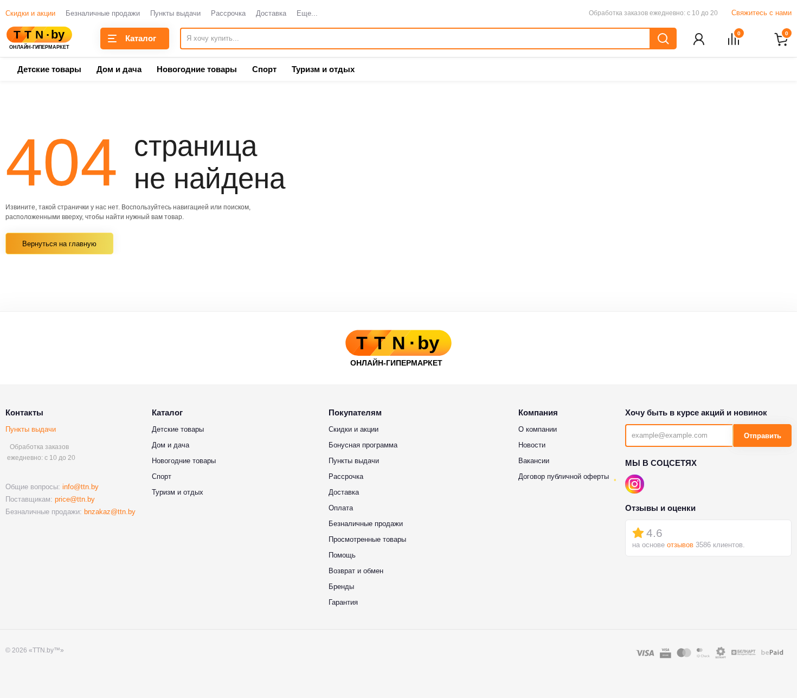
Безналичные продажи (103, 13)
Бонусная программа (363, 445)
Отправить (762, 436)
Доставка (271, 13)
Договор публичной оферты (563, 476)
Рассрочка (228, 13)
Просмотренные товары (367, 539)
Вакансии (533, 461)
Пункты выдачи (175, 13)
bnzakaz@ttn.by (110, 512)
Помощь (342, 555)
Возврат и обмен (356, 571)
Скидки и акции (30, 13)
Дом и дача (119, 69)
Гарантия (343, 602)
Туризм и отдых (323, 69)
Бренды (341, 586)
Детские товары (49, 69)
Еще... (307, 13)
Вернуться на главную (59, 244)
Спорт (264, 69)
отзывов (680, 545)
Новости (531, 445)
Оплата (341, 508)
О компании (537, 429)
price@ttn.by (75, 499)
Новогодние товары (197, 69)
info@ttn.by (80, 487)
